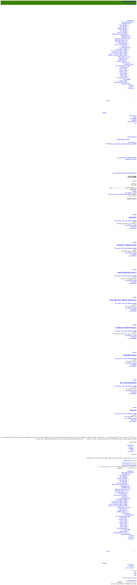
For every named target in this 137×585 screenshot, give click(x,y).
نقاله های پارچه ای (122, 32)
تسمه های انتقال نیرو (124, 47)
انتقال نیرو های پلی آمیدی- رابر (119, 50)
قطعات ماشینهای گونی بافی (122, 65)
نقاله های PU (123, 26)
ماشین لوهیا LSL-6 (122, 77)
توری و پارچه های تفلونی (123, 56)
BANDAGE (132, 217)
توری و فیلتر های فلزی (121, 41)
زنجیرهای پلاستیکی (125, 35)
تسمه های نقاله (126, 23)
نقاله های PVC (123, 25)
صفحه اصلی (130, 445)
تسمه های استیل (122, 43)
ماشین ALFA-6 (123, 68)
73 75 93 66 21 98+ (128, 460)
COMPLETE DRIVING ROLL (126, 327)
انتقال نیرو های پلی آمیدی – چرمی (118, 53)
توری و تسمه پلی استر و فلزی (122, 38)
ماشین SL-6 (124, 67)
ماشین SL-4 (124, 70)
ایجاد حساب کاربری (131, 580)
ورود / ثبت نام (129, 567)
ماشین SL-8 (124, 76)
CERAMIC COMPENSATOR (128, 157)
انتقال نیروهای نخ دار (121, 49)
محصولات (130, 448)
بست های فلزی (126, 62)
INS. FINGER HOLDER (128, 383)
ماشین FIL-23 (123, 80)
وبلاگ (131, 449)
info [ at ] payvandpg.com (129, 1)
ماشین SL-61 (123, 73)
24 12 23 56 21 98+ (127, 463)
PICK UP (133, 410)
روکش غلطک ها (126, 37)
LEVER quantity (130, 187)
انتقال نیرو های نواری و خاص (119, 52)
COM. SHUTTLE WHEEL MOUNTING (122, 300)
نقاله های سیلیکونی (122, 28)
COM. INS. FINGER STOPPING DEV (125, 173)
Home (134, 143)
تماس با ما (130, 451)
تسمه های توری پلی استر (120, 44)
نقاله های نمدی (123, 29)
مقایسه (131, 566)
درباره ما (131, 446)
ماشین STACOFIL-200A (120, 82)
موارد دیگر (124, 46)
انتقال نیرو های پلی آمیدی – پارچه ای (117, 55)
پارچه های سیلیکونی (121, 61)
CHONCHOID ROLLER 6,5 (126, 272)
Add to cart (133, 189)
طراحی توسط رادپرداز (104, 466)
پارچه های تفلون (122, 59)
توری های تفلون (123, 58)
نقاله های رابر (123, 31)
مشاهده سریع (132, 228)
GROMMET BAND (129, 355)
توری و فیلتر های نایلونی (120, 40)
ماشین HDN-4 (123, 71)
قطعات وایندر (126, 79)
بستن (135, 572)
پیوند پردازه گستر (128, 143)
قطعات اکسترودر (125, 83)
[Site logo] (126, 17)
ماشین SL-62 (123, 74)
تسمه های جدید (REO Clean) (119, 34)
